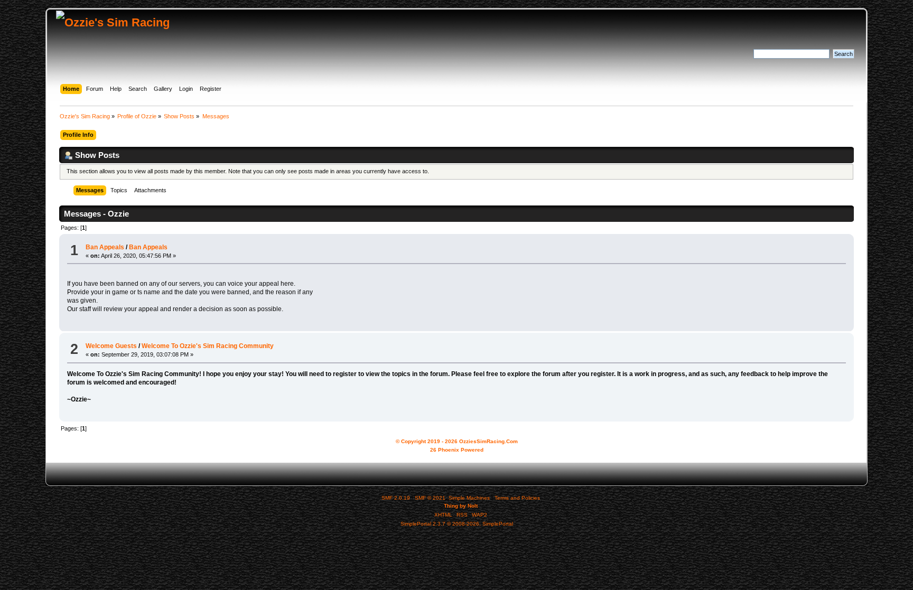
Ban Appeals (105, 247)
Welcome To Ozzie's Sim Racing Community (208, 346)
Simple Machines (469, 498)
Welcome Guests (111, 346)
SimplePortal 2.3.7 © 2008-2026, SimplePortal (456, 524)
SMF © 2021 (430, 498)
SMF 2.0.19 (395, 498)
